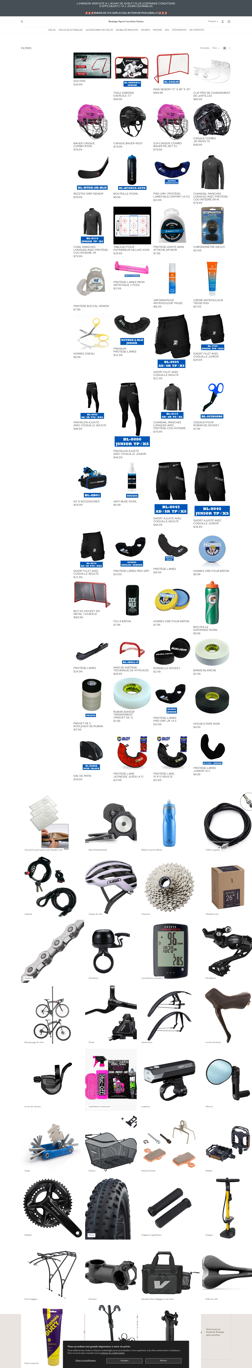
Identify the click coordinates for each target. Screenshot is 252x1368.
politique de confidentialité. (112, 1353)
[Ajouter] (106, 73)
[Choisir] (106, 186)
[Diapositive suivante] (186, 279)
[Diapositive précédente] (157, 279)
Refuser (163, 1361)
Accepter (124, 1361)
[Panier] (229, 21)
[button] (216, 48)
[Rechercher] (22, 21)
